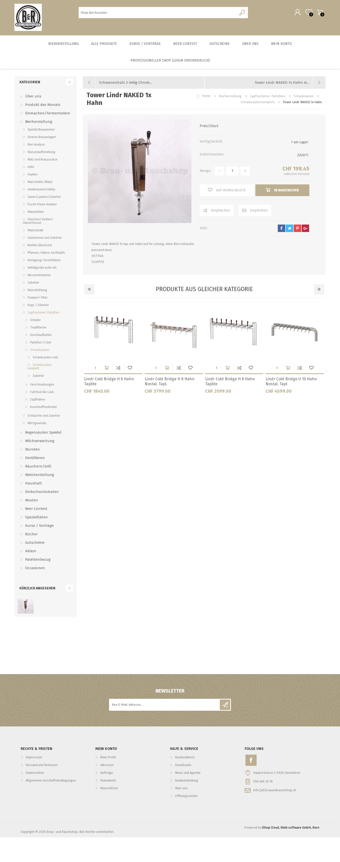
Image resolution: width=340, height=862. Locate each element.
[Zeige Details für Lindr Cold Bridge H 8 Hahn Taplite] (234, 332)
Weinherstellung (39, 474)
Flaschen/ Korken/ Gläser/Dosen (38, 221)
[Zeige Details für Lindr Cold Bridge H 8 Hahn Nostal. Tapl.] (174, 332)
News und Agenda (187, 773)
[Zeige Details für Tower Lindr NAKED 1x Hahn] (25, 606)
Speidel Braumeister (41, 129)
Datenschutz (35, 773)
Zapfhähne (37, 399)
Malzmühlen (36, 212)
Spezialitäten (36, 517)
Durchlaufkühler (41, 335)
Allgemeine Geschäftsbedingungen (51, 780)
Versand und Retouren (41, 765)
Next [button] (319, 289)
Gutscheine (35, 542)
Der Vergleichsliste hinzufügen (118, 367)
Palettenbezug (38, 559)
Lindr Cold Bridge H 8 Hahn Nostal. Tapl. (169, 382)
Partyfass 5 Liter (41, 342)
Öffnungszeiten (186, 796)
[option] (113, 350)
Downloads (183, 765)
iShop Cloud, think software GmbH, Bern (290, 827)
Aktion (30, 551)
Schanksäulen (39, 350)
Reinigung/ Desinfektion (44, 260)
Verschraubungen (42, 384)
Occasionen (35, 568)
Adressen (107, 765)
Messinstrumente (39, 275)
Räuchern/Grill (38, 466)
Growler (35, 320)
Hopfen (33, 174)
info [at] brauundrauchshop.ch (274, 790)
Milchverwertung (39, 441)
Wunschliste (130, 367)
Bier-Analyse (36, 144)
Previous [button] (89, 289)
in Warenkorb (106, 367)
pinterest (297, 228)
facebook (281, 228)
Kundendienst (185, 757)
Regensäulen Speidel (43, 432)
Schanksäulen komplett (40, 366)
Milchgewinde (37, 423)
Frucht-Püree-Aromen (42, 204)
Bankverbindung (186, 780)
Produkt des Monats (42, 104)
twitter (289, 228)
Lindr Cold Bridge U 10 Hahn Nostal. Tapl (291, 382)
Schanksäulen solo (45, 357)
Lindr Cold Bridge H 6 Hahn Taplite (109, 382)
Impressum (34, 757)
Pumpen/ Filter (38, 297)
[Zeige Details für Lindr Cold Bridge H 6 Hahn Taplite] (113, 332)
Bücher (31, 534)
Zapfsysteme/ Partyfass (44, 312)
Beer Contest (36, 508)
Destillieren (35, 458)
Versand (303, 174)
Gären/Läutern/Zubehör (44, 197)
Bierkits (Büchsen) (40, 245)
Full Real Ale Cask (42, 392)
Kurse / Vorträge (39, 525)
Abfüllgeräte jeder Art (42, 267)
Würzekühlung (37, 290)
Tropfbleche (38, 327)
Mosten (31, 500)
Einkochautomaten (42, 491)
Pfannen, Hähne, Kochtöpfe (46, 252)
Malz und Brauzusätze (42, 159)
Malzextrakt (35, 230)
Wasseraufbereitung (41, 152)
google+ (305, 228)
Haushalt (33, 483)
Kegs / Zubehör (38, 305)
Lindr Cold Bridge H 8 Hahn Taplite (230, 382)
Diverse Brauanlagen (42, 137)
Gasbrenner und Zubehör (45, 237)
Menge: (205, 171)
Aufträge (106, 773)
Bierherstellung (38, 121)
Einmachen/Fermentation (47, 113)
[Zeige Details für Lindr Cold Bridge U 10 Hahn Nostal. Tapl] (295, 332)
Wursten (32, 449)
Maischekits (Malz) (40, 182)
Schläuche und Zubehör (44, 415)
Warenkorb (320, 12)
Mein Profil (108, 757)
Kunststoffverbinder (43, 407)
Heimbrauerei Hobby (41, 189)
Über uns (33, 96)
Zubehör (33, 282)
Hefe (31, 167)
